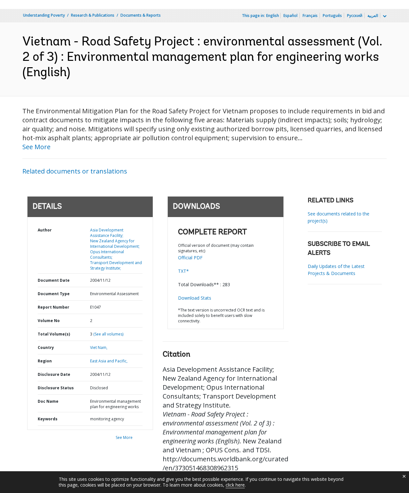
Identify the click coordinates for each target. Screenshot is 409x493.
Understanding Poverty (44, 15)
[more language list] (384, 16)
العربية (372, 15)
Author (45, 230)
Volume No (49, 320)
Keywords (48, 419)
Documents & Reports (140, 15)
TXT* (183, 271)
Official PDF (190, 258)
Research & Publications (92, 15)
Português (332, 15)
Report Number (53, 307)
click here (235, 485)
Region (45, 361)
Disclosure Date (54, 374)
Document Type (54, 293)
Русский (354, 15)
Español (290, 15)
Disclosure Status (56, 388)
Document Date (54, 280)
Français (310, 15)
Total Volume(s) (54, 334)
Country (46, 347)
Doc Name (48, 401)
